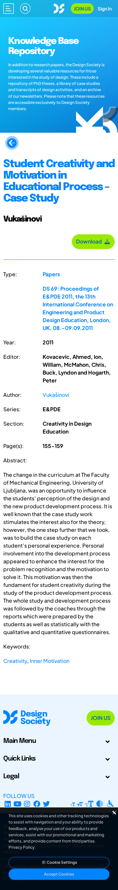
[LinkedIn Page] (7, 803)
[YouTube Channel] (17, 803)
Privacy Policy (22, 847)
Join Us (82, 8)
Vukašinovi (56, 394)
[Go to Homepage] (59, 7)
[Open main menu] (8, 8)
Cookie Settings (61, 862)
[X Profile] (46, 803)
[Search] (25, 8)
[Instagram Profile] (27, 803)
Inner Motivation (49, 660)
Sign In (105, 8)
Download (90, 241)
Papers (51, 274)
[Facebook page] (36, 803)
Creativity (15, 660)
